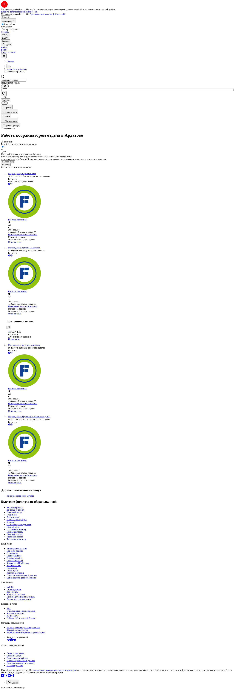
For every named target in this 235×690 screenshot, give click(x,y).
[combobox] (13, 80)
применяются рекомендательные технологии (55, 670)
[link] (5, 41)
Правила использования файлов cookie (48, 14)
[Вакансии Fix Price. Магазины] (120, 202)
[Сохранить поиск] (4, 93)
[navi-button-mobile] (4, 56)
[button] (4, 47)
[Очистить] (5, 86)
